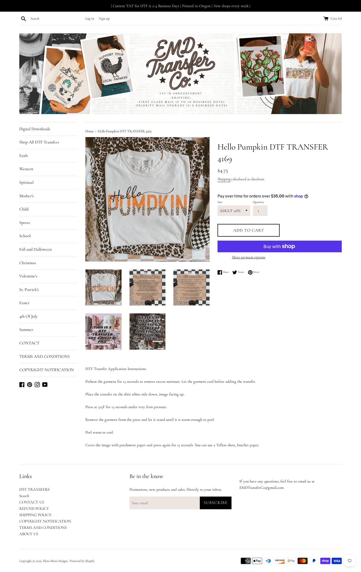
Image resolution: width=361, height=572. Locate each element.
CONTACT (29, 343)
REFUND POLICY (34, 508)
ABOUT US (28, 534)
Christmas (27, 262)
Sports (24, 222)
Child (24, 209)
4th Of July (28, 316)
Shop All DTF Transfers (39, 142)
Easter (24, 302)
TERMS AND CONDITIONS (44, 356)
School (25, 235)
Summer (26, 329)
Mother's (26, 196)
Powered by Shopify (82, 561)
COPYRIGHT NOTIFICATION (46, 369)
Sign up (104, 18)
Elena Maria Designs (55, 561)
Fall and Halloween (35, 249)
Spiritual (26, 182)
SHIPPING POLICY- (35, 514)
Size (220, 202)
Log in (89, 18)
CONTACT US (31, 502)
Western (26, 169)
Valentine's (28, 276)
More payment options (248, 257)
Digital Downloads (34, 129)
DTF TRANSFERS (34, 489)
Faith (23, 155)
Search (24, 495)
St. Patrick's (29, 289)
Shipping (223, 179)
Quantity (258, 202)
